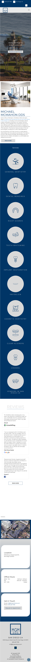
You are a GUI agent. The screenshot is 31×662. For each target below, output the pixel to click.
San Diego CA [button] (19, 1)
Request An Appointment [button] (15, 51)
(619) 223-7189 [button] (8, 1)
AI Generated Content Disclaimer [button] (15, 659)
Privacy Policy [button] (15, 654)
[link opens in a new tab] (15, 647)
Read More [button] (8, 140)
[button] (4, 10)
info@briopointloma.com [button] (13, 603)
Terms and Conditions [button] (15, 656)
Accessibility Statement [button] (15, 657)
